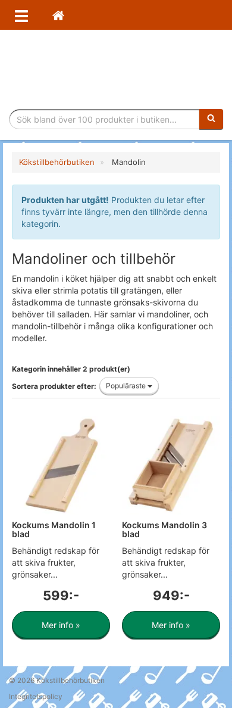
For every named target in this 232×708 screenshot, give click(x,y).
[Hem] (58, 15)
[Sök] (211, 119)
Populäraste (127, 385)
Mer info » (61, 625)
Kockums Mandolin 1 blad (54, 529)
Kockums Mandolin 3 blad (164, 529)
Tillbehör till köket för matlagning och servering (116, 69)
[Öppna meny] (21, 15)
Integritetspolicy (35, 696)
